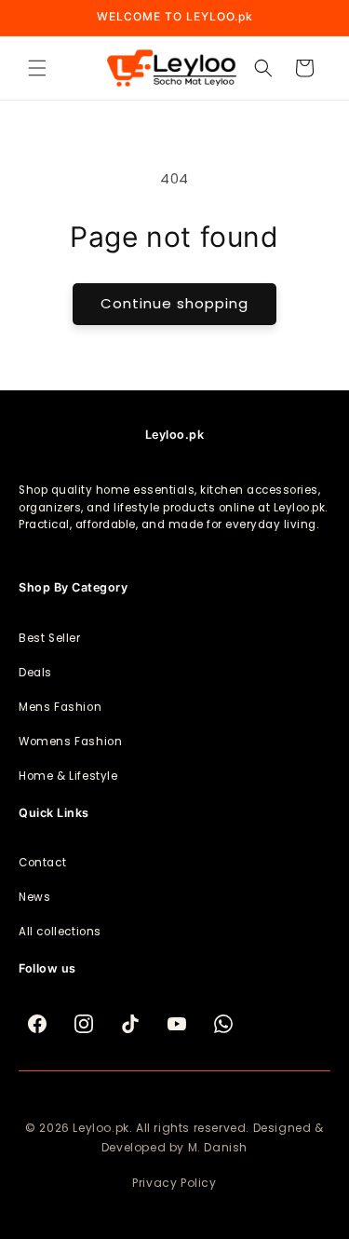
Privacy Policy (174, 1183)
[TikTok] (130, 1023)
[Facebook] (37, 1023)
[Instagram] (83, 1023)
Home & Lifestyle (68, 776)
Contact (42, 862)
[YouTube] (176, 1023)
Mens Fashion (60, 707)
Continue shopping (174, 303)
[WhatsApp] (223, 1023)
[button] (37, 68)
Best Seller (50, 638)
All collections (60, 931)
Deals (35, 672)
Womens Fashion (70, 741)
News (34, 897)
